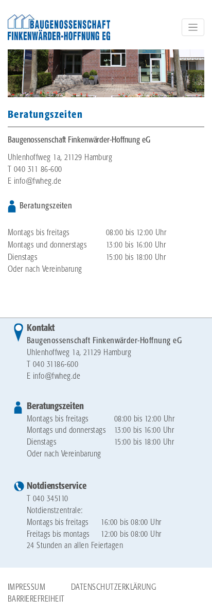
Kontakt (41, 328)
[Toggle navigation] (193, 27)
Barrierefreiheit (36, 599)
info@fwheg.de (37, 181)
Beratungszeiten (55, 406)
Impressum (26, 587)
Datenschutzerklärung (113, 587)
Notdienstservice (56, 486)
